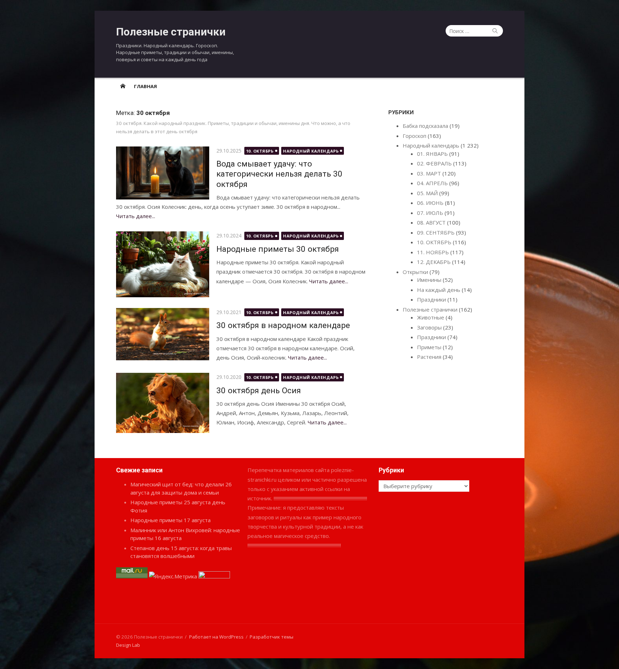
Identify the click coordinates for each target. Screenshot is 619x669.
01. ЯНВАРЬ (432, 153)
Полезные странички (171, 31)
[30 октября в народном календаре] (162, 334)
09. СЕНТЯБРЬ (436, 232)
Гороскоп (414, 135)
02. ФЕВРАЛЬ (434, 163)
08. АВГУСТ (431, 222)
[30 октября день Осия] (162, 403)
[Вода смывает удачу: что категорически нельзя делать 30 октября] (162, 173)
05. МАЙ (427, 193)
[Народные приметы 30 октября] (162, 264)
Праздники (431, 299)
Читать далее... (135, 216)
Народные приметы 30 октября (277, 249)
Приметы (429, 347)
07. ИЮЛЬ (430, 212)
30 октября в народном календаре (283, 325)
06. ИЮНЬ (430, 202)
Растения (429, 356)
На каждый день (438, 289)
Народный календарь (311, 151)
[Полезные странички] (123, 86)
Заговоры (429, 327)
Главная (145, 86)
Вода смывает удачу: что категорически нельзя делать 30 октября (279, 173)
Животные (430, 317)
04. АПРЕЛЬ (432, 183)
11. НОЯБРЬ (433, 252)
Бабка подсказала (425, 125)
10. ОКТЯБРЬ (260, 151)
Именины (429, 279)
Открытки (415, 271)
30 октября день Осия (258, 390)
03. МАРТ (429, 173)
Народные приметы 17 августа (170, 520)
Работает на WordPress (216, 637)
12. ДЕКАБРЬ (434, 261)
